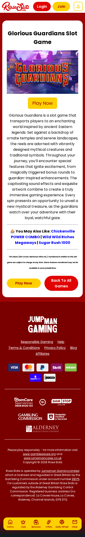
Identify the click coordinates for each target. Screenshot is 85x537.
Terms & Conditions (24, 347)
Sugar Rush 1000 (54, 242)
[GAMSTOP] (61, 402)
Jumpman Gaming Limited (60, 471)
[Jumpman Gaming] (42, 331)
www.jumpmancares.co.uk (42, 458)
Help (61, 342)
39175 (76, 479)
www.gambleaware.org (39, 454)
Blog (73, 347)
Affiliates (42, 353)
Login (42, 6)
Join (61, 6)
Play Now (23, 283)
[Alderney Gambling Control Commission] (42, 429)
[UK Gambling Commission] (30, 417)
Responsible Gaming (37, 342)
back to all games (61, 283)
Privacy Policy (55, 347)
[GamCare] (23, 402)
